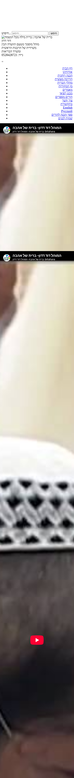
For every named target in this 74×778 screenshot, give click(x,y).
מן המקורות (65, 86)
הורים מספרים (63, 97)
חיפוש (54, 33)
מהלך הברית (64, 82)
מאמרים (67, 89)
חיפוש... (6, 33)
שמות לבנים (65, 118)
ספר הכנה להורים (62, 114)
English (67, 107)
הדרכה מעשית (63, 79)
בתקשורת (66, 104)
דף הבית (67, 68)
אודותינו (67, 72)
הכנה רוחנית (65, 75)
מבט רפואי (66, 93)
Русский (66, 111)
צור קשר (67, 100)
